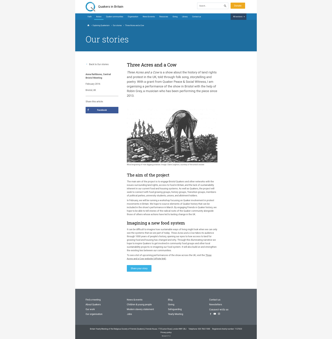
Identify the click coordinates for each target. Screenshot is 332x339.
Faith (90, 17)
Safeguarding (175, 309)
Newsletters (215, 304)
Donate (237, 5)
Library (185, 17)
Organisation (133, 17)
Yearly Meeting (175, 314)
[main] (166, 167)
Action (99, 17)
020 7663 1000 (204, 329)
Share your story (139, 268)
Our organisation (94, 314)
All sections (238, 17)
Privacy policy (166, 332)
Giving (175, 17)
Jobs (129, 314)
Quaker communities (114, 17)
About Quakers (93, 304)
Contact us (196, 17)
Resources (163, 17)
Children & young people (139, 304)
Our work (90, 309)
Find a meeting (93, 299)
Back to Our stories (99, 64)
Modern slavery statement (140, 309)
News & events (149, 17)
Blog (170, 299)
